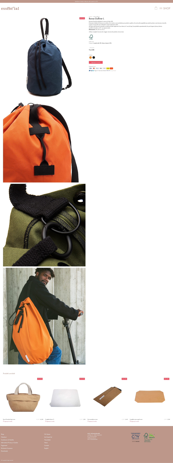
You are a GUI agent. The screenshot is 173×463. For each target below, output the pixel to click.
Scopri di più (113, 70)
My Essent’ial (48, 437)
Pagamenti (4, 445)
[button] (166, 8)
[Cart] (156, 8)
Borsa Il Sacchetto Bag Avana (9, 419)
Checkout (3, 437)
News (46, 443)
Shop (2, 434)
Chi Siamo (47, 434)
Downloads (4, 451)
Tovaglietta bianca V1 (49, 419)
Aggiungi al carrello (95, 62)
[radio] (90, 57)
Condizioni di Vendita (7, 440)
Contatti (46, 445)
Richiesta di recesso (7, 448)
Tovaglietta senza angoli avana (136, 419)
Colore (90, 55)
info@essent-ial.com (92, 438)
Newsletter (47, 440)
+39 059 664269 (93, 436)
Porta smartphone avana (93, 419)
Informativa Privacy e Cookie (9, 443)
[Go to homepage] (10, 8)
